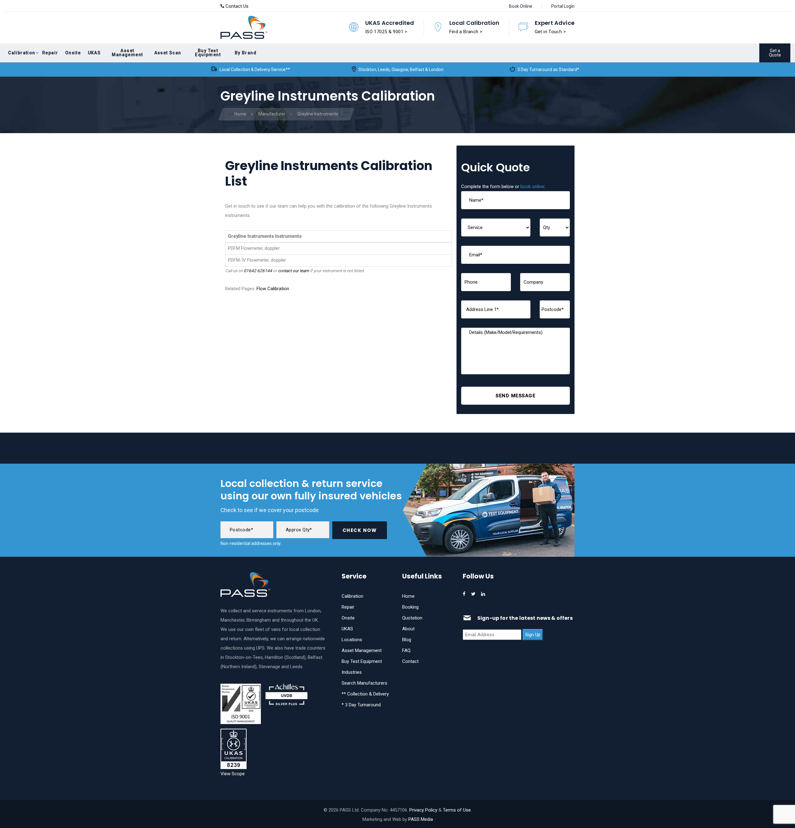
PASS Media (420, 819)
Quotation (412, 618)
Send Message (515, 395)
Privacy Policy (423, 810)
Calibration (352, 596)
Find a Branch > (466, 31)
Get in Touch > (550, 31)
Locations (352, 639)
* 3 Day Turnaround (361, 705)
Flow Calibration (273, 288)
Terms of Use (457, 810)
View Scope (232, 773)
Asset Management (362, 650)
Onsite (348, 618)
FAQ (406, 650)
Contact (410, 661)
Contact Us (236, 6)
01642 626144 (258, 270)
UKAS (347, 629)
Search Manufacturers (364, 683)
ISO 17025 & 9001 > (386, 31)
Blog (406, 639)
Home (408, 596)
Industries (352, 672)
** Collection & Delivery (365, 694)
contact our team (293, 270)
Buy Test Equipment (362, 661)
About (408, 629)
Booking (410, 607)
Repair (348, 607)
